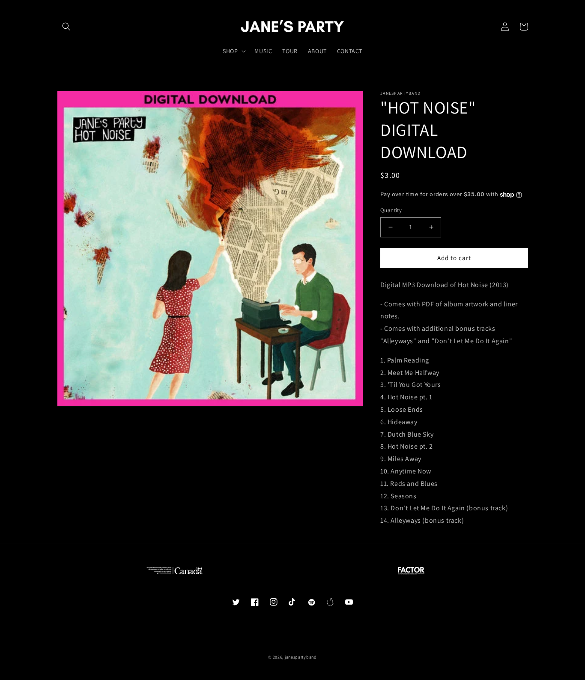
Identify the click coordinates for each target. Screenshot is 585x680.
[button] (66, 26)
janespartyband (301, 657)
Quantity (391, 210)
